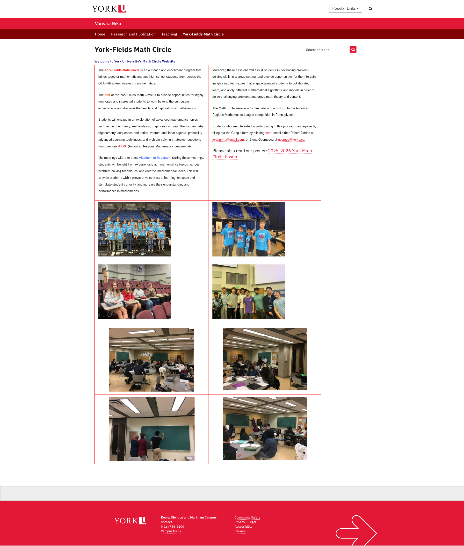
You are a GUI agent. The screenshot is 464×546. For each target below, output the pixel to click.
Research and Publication (133, 34)
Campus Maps (171, 531)
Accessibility (243, 527)
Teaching (169, 34)
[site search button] (353, 49)
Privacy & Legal (245, 522)
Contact (166, 522)
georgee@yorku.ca (291, 139)
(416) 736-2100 (172, 527)
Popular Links (344, 8)
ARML (122, 146)
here (268, 133)
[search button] (370, 8)
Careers (240, 531)
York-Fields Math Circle (203, 34)
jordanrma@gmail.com (228, 139)
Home (100, 34)
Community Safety (247, 517)
